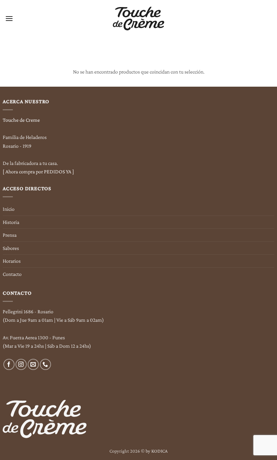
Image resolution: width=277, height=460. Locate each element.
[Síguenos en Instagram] (21, 364)
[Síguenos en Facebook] (9, 364)
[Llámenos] (45, 364)
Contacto (12, 274)
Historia (11, 222)
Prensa (10, 235)
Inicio (9, 209)
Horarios (12, 261)
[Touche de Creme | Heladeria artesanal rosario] (139, 18)
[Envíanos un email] (33, 364)
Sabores (11, 248)
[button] (9, 18)
